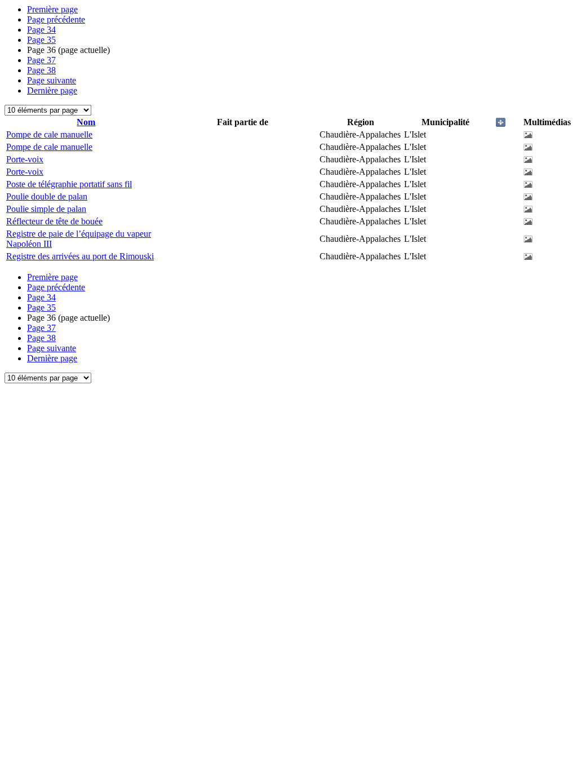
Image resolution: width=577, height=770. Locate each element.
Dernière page (52, 90)
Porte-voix (24, 159)
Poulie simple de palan (46, 209)
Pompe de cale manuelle (49, 134)
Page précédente (56, 19)
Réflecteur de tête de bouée (54, 221)
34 (41, 29)
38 (41, 70)
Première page (52, 9)
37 (41, 60)
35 (41, 40)
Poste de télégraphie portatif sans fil (69, 184)
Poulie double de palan (46, 196)
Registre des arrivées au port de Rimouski (80, 256)
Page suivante (51, 80)
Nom (86, 122)
